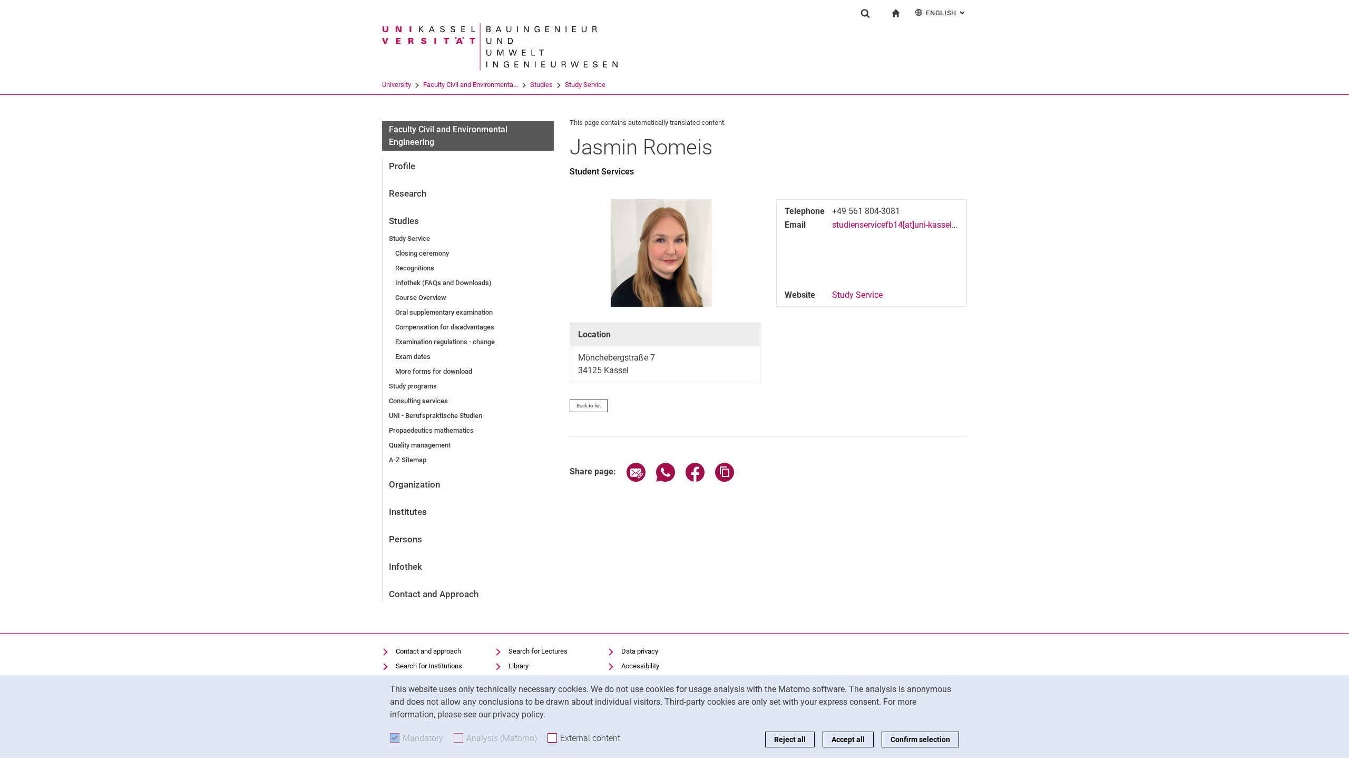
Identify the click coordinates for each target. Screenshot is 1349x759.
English (946, 13)
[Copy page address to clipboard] (724, 479)
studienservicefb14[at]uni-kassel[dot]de (904, 225)
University (396, 85)
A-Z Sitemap (407, 460)
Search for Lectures (538, 651)
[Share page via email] (636, 479)
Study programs (413, 386)
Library (519, 666)
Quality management (420, 445)
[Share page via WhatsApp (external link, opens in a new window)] (665, 479)
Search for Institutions (429, 666)
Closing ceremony (422, 253)
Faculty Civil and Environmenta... (470, 85)
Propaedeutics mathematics (431, 430)
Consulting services (418, 401)
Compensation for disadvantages (444, 327)
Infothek (405, 566)
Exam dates (413, 357)
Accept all (848, 739)
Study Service (585, 85)
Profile (402, 166)
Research (407, 193)
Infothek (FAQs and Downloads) (443, 283)
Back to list (588, 405)
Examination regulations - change (445, 342)
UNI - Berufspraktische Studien (435, 416)
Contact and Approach (433, 594)
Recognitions (414, 268)
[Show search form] (865, 13)
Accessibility (640, 666)
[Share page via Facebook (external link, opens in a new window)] (695, 479)
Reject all (790, 739)
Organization (414, 484)
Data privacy (639, 651)
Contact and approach (428, 651)
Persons (405, 539)
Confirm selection (920, 739)
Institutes (408, 512)
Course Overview (420, 297)
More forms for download (433, 371)
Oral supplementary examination (444, 312)
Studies (541, 85)
